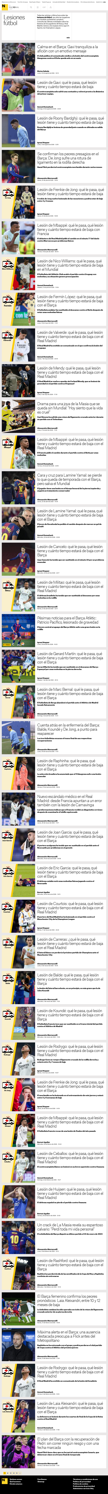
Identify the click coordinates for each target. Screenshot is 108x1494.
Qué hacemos (15, 1481)
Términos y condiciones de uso (85, 1479)
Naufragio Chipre (34, 2)
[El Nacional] (5, 7)
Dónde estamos (16, 1484)
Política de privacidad (82, 1481)
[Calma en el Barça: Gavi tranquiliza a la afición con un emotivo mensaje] (54, 59)
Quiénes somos (16, 1479)
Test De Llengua (23, 2)
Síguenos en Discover (9, 2)
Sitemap (41, 1481)
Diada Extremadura (73, 2)
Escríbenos (42, 1479)
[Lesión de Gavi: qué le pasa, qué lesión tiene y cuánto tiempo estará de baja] (54, 95)
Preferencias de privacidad (84, 1486)
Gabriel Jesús (100, 2)
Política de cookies (80, 1484)
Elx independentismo (88, 2)
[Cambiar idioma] (44, 7)
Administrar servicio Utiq (83, 1488)
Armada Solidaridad (59, 2)
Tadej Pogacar (46, 2)
